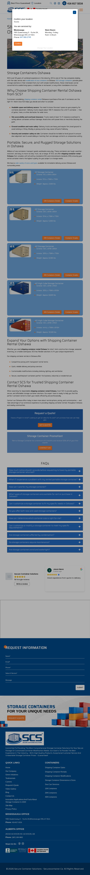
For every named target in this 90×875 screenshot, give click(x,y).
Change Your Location (45, 48)
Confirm (18, 44)
